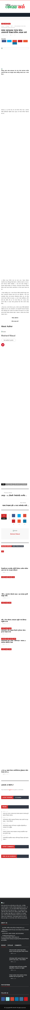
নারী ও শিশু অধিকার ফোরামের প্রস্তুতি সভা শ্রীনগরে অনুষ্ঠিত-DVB (13, 620)
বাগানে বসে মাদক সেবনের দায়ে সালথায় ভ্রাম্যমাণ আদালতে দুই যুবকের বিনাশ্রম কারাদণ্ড (18, 950)
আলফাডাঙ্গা (3, 638)
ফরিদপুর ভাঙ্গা (24, 484)
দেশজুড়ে (5, 23)
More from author (18, 546)
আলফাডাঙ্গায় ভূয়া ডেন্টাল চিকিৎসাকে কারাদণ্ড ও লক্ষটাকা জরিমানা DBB (13, 641)
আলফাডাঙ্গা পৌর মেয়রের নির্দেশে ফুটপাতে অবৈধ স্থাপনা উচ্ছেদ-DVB (13, 631)
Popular (10, 945)
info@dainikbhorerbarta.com (8, 935)
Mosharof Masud (8, 335)
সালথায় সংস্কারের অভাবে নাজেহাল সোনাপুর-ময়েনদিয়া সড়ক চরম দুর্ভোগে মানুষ (18, 975)
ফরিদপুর (9, 23)
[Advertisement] (15, 92)
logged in (10, 789)
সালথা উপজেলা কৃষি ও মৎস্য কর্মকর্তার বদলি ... (15, 505)
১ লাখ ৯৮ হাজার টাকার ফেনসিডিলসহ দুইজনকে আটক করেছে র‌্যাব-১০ (14, 771)
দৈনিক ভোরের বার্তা (17, 484)
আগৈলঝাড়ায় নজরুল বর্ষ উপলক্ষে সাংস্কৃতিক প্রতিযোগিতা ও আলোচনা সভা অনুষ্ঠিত (18, 967)
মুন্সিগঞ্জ (10, 602)
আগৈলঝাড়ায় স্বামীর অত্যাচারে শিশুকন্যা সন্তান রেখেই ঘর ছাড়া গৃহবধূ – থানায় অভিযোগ (18, 959)
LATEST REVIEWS (7, 797)
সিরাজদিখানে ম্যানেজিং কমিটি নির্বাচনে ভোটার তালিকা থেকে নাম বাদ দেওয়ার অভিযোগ (14, 569)
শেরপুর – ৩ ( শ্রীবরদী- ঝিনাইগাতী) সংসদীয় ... (14, 495)
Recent (3, 945)
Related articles (6, 546)
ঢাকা (2, 23)
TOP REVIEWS (18, 797)
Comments (18, 945)
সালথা (13, 577)
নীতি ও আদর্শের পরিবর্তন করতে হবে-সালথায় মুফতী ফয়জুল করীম (14, 595)
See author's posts (8, 340)
